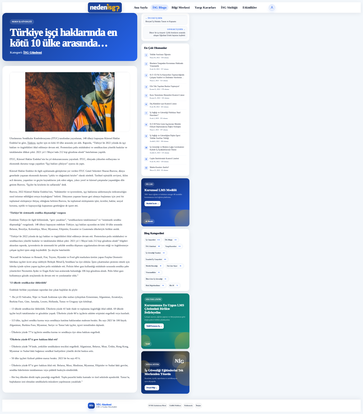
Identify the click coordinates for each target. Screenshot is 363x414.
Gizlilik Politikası (175, 405)
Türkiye (31, 142)
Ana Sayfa (140, 7)
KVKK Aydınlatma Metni (157, 405)
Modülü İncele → (152, 204)
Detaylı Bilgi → (151, 388)
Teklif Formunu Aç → (154, 326)
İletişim (198, 405)
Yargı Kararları (205, 7)
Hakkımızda (188, 405)
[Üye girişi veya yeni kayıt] (272, 7)
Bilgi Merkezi (181, 7)
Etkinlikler (250, 7)
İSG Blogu (159, 7)
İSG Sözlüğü (229, 7)
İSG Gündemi (32, 52)
